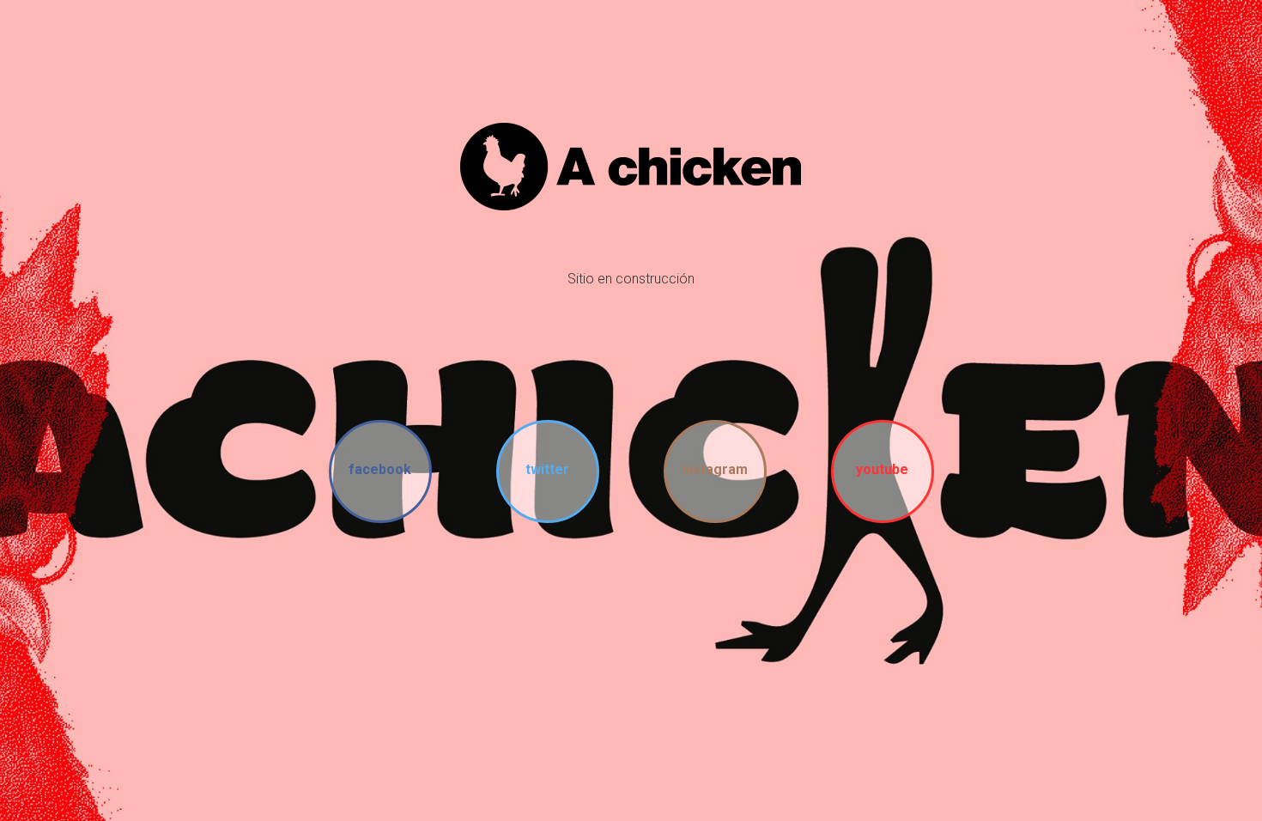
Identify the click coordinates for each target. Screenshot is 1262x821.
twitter (547, 469)
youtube (882, 469)
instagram (715, 469)
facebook (380, 469)
